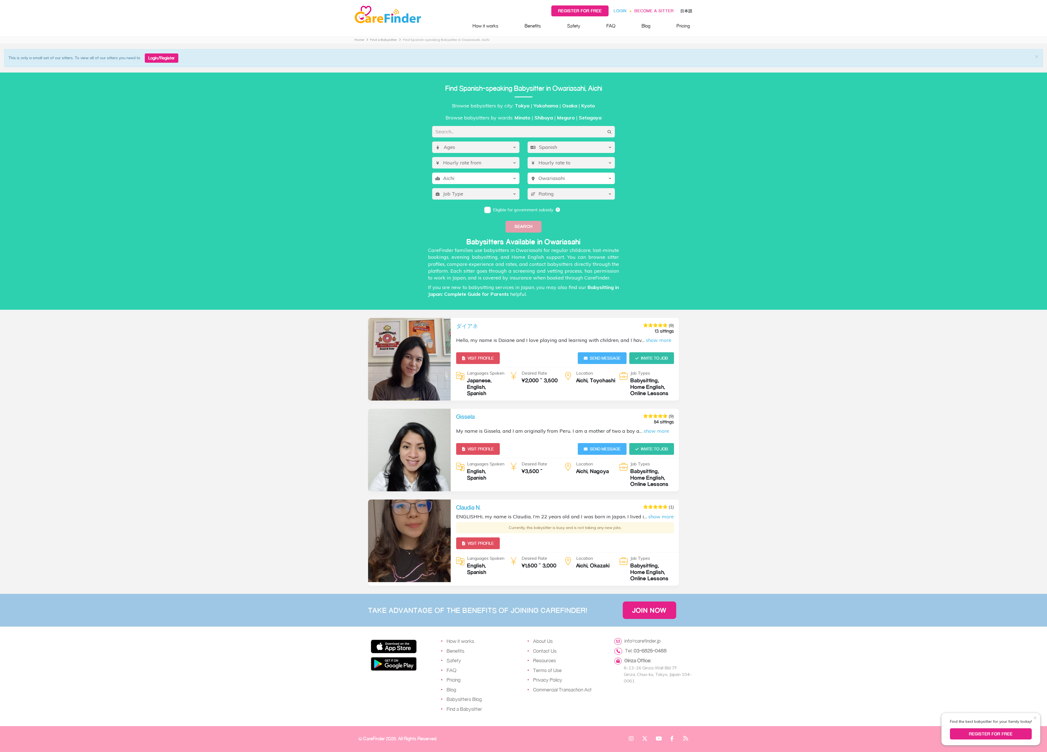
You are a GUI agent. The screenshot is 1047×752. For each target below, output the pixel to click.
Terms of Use (547, 670)
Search (523, 226)
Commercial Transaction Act (562, 689)
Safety (573, 25)
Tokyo (522, 106)
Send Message (605, 358)
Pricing (683, 25)
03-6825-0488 (650, 650)
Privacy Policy (547, 679)
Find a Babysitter (383, 40)
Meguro (566, 118)
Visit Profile (481, 358)
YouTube (658, 738)
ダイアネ (467, 326)
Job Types (640, 373)
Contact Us (544, 651)
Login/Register (161, 58)
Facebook (672, 738)
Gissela (465, 416)
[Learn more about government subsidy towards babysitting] (558, 209)
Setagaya (590, 118)
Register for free (580, 10)
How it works (485, 25)
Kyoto (588, 106)
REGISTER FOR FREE (991, 734)
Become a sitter (654, 10)
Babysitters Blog (464, 699)
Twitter (645, 738)
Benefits (533, 25)
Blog (646, 25)
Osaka (569, 106)
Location (584, 373)
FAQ (610, 25)
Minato (522, 118)
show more (658, 340)
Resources (544, 660)
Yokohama (546, 106)
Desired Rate (534, 373)
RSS (686, 738)
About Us (543, 641)
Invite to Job (654, 358)
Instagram (631, 738)
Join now (649, 610)
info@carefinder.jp (642, 640)
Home (359, 40)
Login (620, 10)
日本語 (686, 10)
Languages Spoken (485, 373)
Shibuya (543, 118)
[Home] (408, 14)
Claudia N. (468, 507)
